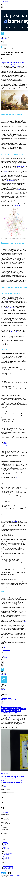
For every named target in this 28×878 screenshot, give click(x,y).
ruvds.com (5, 812)
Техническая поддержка (15, 875)
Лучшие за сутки (4, 792)
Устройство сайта (7, 853)
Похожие (11, 792)
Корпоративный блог (8, 864)
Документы (6, 857)
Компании (6, 845)
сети (19, 189)
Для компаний (6, 856)
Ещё (5, 786)
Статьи (5, 842)
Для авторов (6, 854)
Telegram (3, 675)
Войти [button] (2, 9)
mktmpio (5, 443)
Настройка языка (4, 875)
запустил (10, 717)
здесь (16, 477)
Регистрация (6, 837)
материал (5, 171)
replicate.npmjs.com (10, 307)
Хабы (4, 844)
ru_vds (2, 48)
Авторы (5, 847)
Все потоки (5, 1)
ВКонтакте (7, 675)
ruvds (4, 831)
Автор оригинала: (8, 65)
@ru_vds (3, 689)
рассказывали (15, 66)
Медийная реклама (8, 866)
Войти (5, 835)
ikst (4, 441)
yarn (14, 633)
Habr (8, 876)
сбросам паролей (10, 180)
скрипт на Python (14, 331)
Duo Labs (17, 87)
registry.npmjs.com (10, 299)
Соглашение (6, 858)
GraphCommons (17, 205)
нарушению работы (21, 166)
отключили (11, 303)
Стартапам (6, 870)
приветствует (4, 187)
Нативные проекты (8, 867)
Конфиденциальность (8, 859)
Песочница (6, 848)
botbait (5, 442)
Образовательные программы (10, 868)
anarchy (5, 445)
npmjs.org (14, 521)
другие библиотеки (20, 309)
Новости (5, 843)
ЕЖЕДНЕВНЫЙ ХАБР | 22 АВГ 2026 (10, 699)
